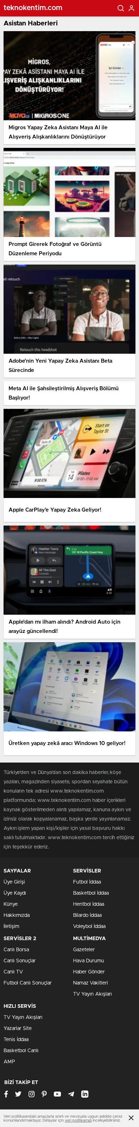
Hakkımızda (17, 915)
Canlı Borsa (16, 949)
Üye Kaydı (15, 893)
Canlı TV (13, 971)
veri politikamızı (78, 1120)
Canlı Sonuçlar (20, 960)
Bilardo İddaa (87, 915)
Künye (11, 904)
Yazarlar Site (18, 1028)
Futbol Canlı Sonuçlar (28, 983)
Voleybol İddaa (89, 926)
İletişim (11, 926)
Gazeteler (84, 949)
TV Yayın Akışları (92, 994)
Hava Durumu (88, 960)
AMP (9, 1061)
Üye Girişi (14, 882)
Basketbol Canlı (21, 1050)
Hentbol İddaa (88, 904)
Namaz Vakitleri (90, 983)
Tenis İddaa (16, 1039)
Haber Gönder (89, 971)
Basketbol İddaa (91, 893)
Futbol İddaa (87, 882)
